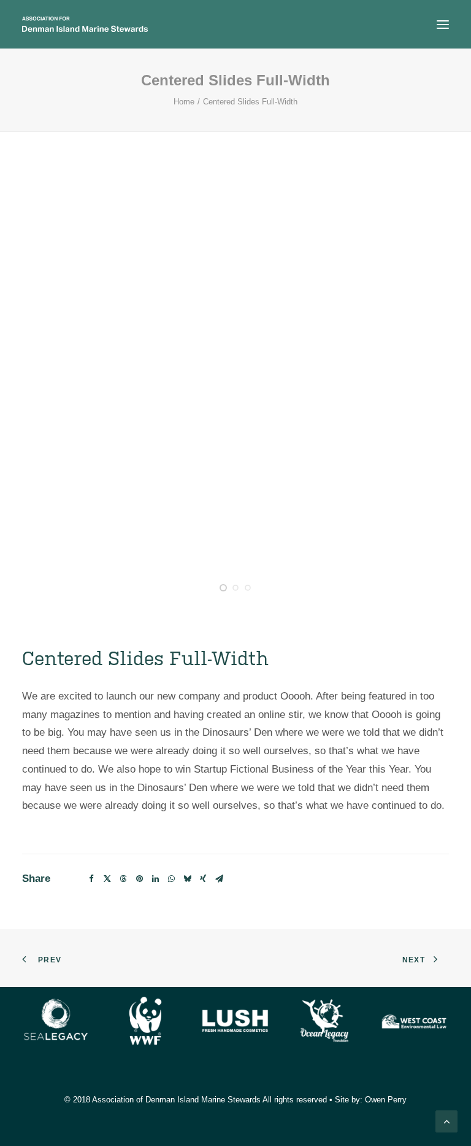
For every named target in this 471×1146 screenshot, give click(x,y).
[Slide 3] (248, 587)
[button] (443, 24)
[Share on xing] (203, 879)
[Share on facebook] (91, 879)
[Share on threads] (123, 879)
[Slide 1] (223, 587)
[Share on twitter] (107, 879)
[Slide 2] (235, 587)
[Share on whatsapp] (171, 879)
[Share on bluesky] (187, 879)
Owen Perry (386, 1099)
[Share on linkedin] (155, 879)
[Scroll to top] (446, 1120)
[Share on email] (219, 879)
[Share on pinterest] (139, 879)
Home (184, 101)
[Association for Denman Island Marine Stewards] (85, 24)
